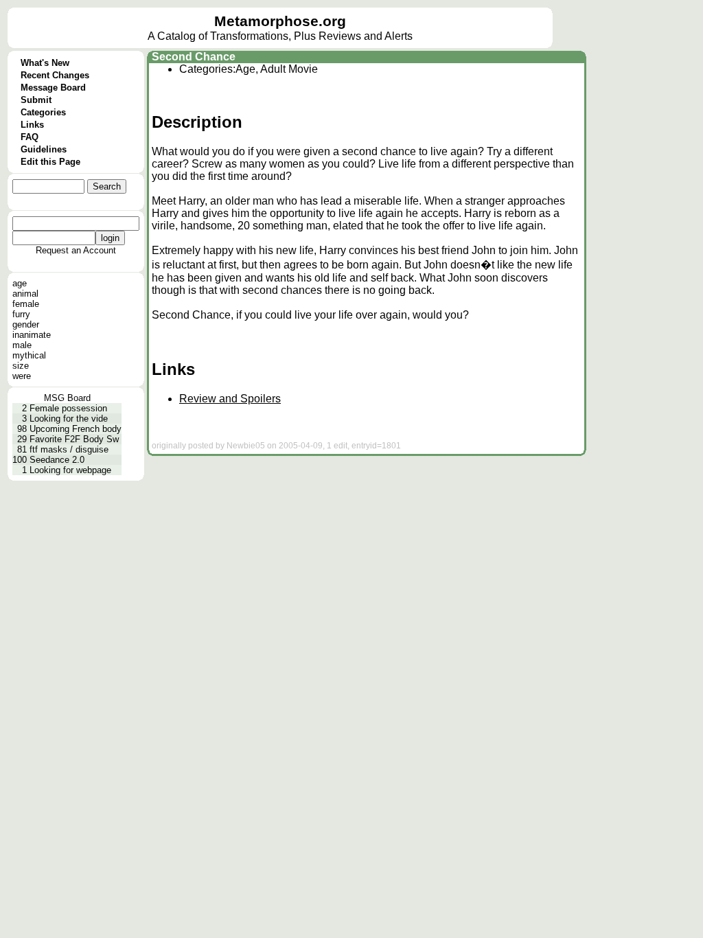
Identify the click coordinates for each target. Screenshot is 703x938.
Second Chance (193, 56)
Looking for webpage (70, 470)
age (19, 283)
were (21, 376)
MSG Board (67, 398)
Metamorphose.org (280, 21)
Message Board (53, 87)
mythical (29, 355)
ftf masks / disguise (69, 449)
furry (21, 314)
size (20, 366)
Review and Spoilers (230, 398)
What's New (45, 63)
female (25, 304)
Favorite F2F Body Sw (74, 439)
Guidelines (44, 149)
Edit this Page (50, 162)
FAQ (29, 137)
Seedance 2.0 (57, 460)
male (22, 345)
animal (25, 293)
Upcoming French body (76, 429)
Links (32, 124)
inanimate (31, 335)
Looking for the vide (69, 418)
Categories (43, 112)
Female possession (68, 408)
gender (25, 324)
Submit (36, 100)
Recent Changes (55, 75)
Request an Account (76, 250)
